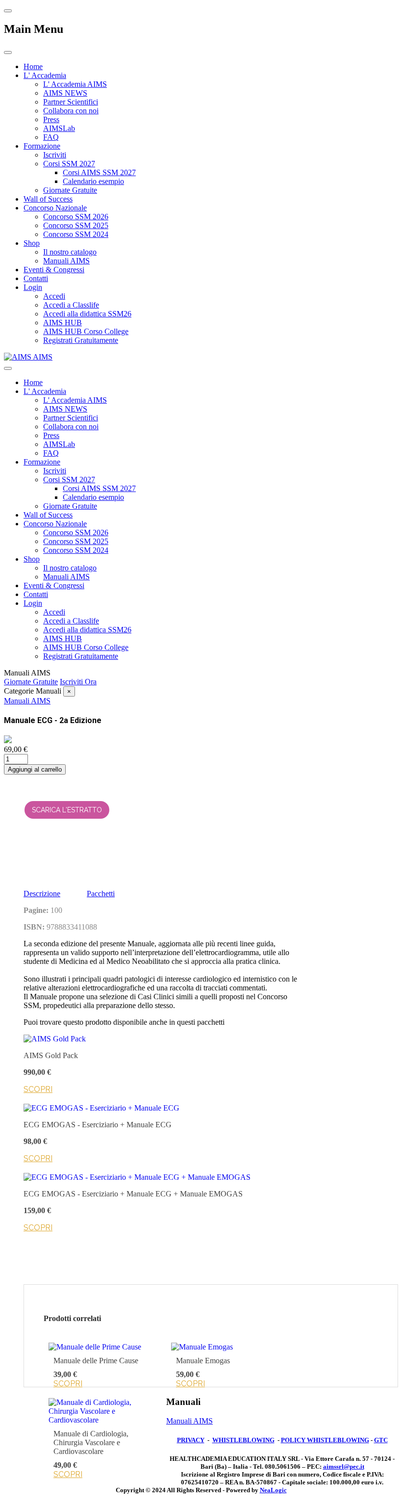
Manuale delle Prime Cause (95, 1360)
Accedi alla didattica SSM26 (87, 314)
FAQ (51, 137)
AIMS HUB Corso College (85, 331)
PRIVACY (190, 1440)
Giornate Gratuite (70, 190)
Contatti (36, 278)
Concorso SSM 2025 (75, 225)
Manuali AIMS (66, 261)
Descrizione (42, 893)
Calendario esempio (93, 181)
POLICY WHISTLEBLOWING (325, 1440)
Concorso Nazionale (55, 208)
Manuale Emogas (203, 1360)
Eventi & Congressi (54, 269)
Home (33, 66)
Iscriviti (54, 155)
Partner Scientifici (70, 102)
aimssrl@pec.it (343, 1466)
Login (33, 287)
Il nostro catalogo (70, 252)
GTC (381, 1440)
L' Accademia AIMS (75, 84)
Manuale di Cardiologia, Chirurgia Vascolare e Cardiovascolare (90, 1442)
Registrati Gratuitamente (80, 340)
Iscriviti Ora (78, 681)
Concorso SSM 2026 (75, 216)
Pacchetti (101, 893)
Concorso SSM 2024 (75, 234)
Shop (32, 243)
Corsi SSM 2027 (69, 163)
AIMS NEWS (65, 93)
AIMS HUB (62, 322)
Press (51, 119)
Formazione (42, 146)
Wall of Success (48, 199)
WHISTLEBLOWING (243, 1440)
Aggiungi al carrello (35, 769)
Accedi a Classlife (71, 305)
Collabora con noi (71, 110)
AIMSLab (59, 128)
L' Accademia (45, 75)
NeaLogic (273, 1490)
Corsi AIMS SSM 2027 (99, 172)
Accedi (54, 296)
